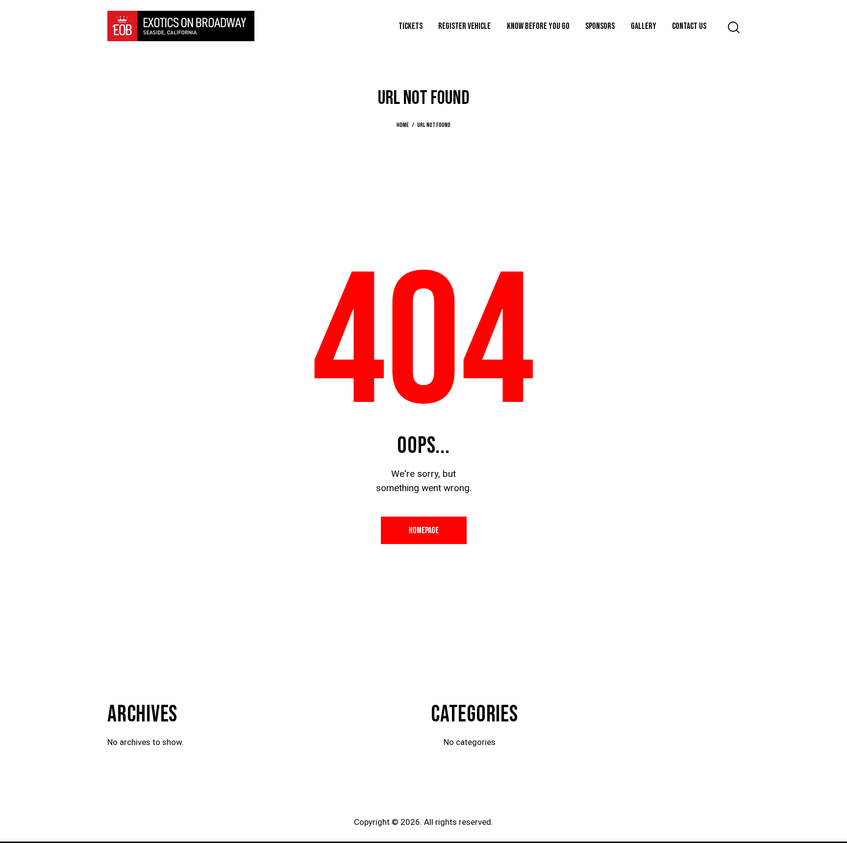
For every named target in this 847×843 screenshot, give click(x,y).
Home (403, 125)
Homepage (424, 530)
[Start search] (734, 28)
